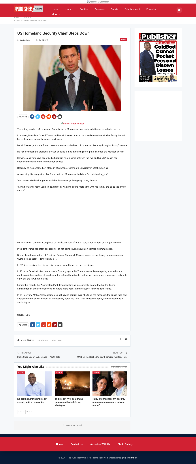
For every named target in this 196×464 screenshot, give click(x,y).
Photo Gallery (125, 444)
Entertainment (132, 9)
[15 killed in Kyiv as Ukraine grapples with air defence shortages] (72, 383)
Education (151, 9)
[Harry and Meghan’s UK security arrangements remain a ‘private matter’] (109, 383)
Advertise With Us (100, 444)
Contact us (77, 444)
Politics (84, 9)
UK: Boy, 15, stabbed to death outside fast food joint (102, 357)
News (68, 9)
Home (55, 9)
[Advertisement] (72, 216)
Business (100, 9)
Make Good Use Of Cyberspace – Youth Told (38, 357)
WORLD (123, 39)
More (54, 14)
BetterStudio (131, 457)
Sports (114, 9)
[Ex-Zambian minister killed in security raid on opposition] (34, 383)
